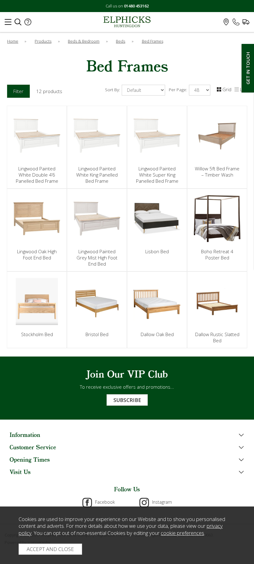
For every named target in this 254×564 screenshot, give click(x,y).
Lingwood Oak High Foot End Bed (37, 254)
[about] (27, 23)
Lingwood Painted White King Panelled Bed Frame (97, 174)
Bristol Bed (96, 334)
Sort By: (113, 89)
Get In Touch (248, 68)
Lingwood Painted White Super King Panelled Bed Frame (157, 174)
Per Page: (178, 89)
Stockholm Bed (37, 334)
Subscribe (127, 400)
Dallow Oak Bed (157, 334)
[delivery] (246, 23)
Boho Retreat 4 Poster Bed (217, 254)
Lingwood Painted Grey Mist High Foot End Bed (97, 257)
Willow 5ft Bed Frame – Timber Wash (217, 171)
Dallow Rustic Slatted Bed (217, 337)
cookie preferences (182, 532)
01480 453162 (136, 6)
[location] (226, 23)
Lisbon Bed (157, 251)
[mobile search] (18, 23)
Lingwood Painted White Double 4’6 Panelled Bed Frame (37, 174)
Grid (226, 89)
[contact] (236, 23)
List (243, 89)
